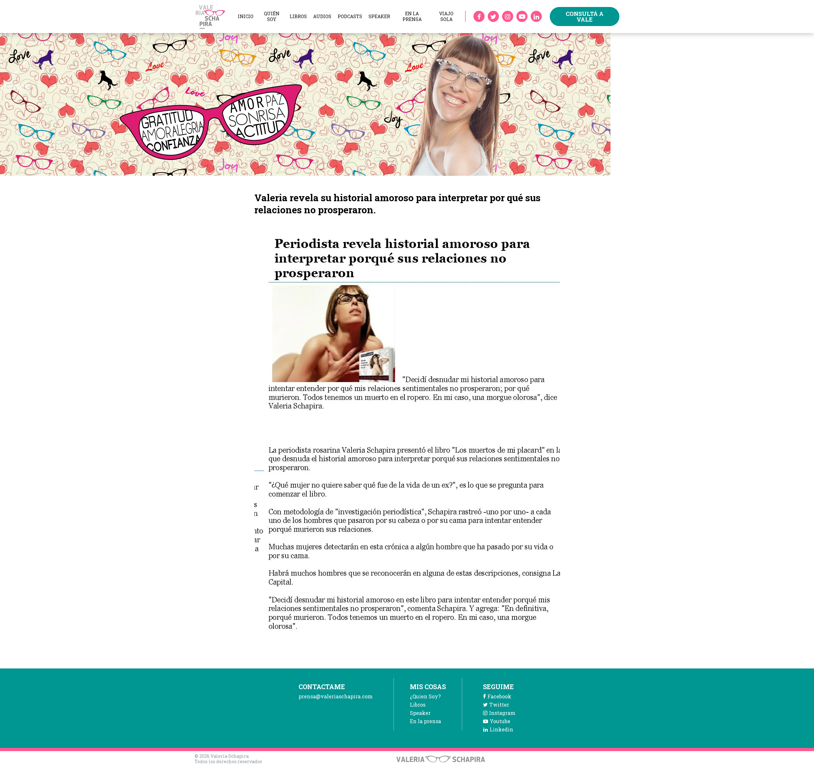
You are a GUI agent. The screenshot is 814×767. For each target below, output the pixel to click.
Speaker (379, 16)
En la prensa (412, 16)
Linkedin (501, 729)
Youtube (500, 721)
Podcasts (350, 16)
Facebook (499, 696)
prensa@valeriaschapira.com (336, 696)
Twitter (499, 704)
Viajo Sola (446, 16)
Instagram (502, 712)
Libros (298, 16)
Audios (322, 16)
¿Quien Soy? (425, 696)
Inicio (245, 16)
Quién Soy (271, 16)
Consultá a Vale (585, 16)
